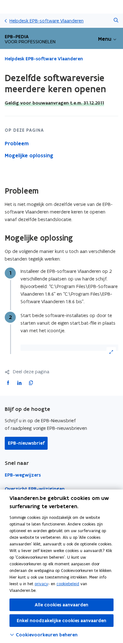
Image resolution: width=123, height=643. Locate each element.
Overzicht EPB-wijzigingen (35, 489)
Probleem (17, 143)
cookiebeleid (67, 583)
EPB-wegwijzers (23, 475)
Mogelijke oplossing (29, 155)
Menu (104, 38)
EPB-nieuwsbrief (26, 443)
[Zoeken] (115, 20)
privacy (41, 583)
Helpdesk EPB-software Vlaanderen (46, 21)
